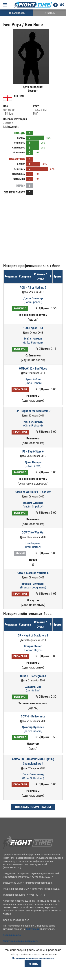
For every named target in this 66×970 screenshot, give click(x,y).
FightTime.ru (32, 929)
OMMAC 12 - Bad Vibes (33, 368)
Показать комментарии (33, 807)
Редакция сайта (12, 935)
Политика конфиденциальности (20, 941)
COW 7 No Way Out (33, 532)
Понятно (33, 963)
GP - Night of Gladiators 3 (33, 635)
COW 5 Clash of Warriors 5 (33, 573)
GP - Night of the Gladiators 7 (33, 411)
